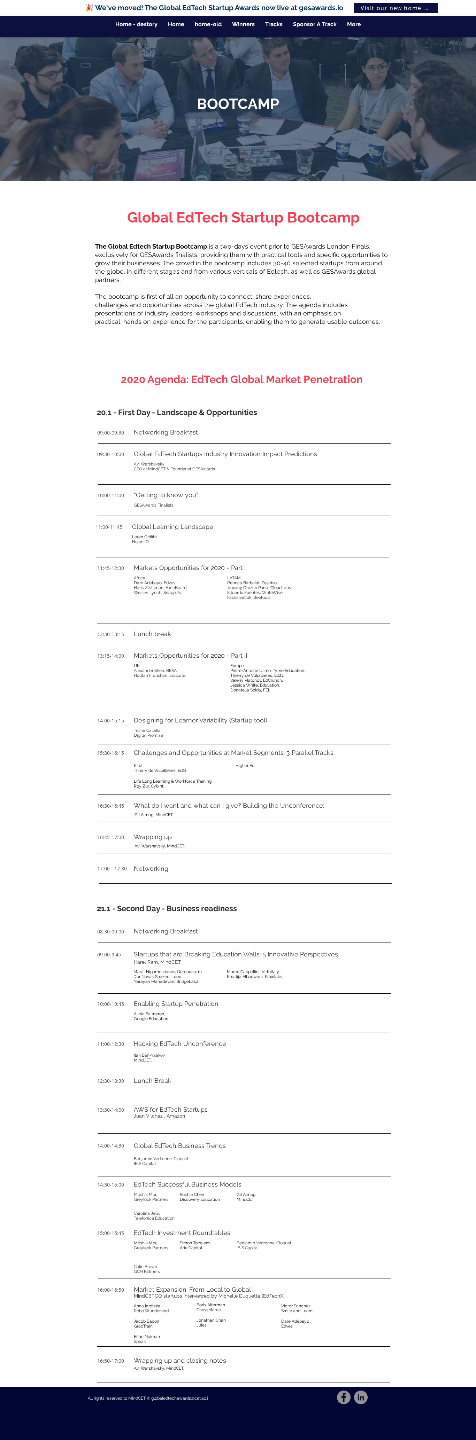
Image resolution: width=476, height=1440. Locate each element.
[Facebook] (344, 1397)
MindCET (137, 1398)
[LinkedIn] (361, 1397)
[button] (274, 24)
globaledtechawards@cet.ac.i (179, 1398)
